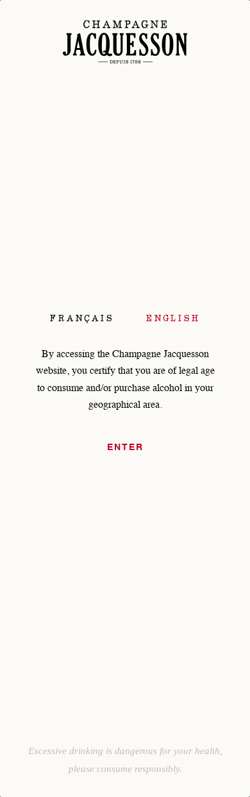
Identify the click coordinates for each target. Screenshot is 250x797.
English (173, 318)
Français (82, 318)
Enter (125, 447)
